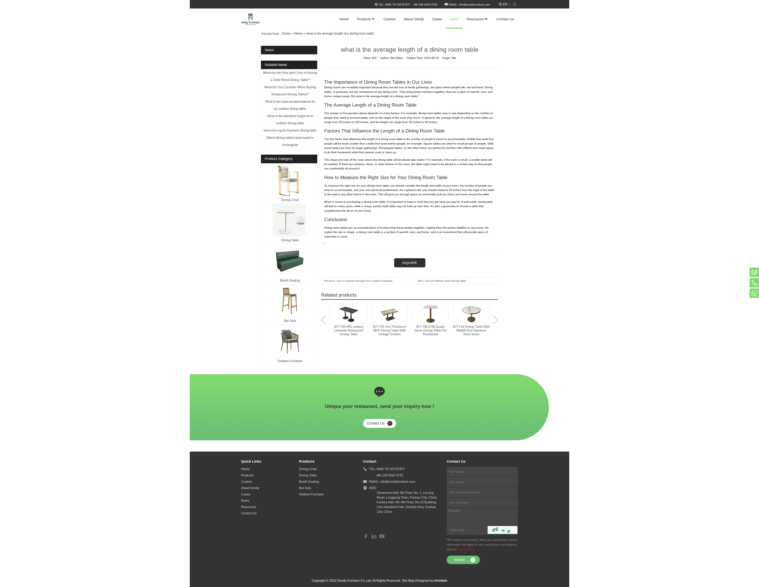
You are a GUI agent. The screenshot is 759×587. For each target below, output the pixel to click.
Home (245, 469)
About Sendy (250, 488)
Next (496, 320)
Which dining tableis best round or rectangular (290, 141)
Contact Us (375, 423)
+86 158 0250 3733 (425, 4)
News (245, 500)
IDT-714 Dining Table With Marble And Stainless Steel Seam (471, 330)
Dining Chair (290, 200)
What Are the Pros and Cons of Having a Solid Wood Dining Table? (290, 76)
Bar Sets (290, 320)
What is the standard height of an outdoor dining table (290, 119)
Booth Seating (290, 280)
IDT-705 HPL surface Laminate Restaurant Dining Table (348, 330)
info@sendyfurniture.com (474, 4)
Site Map (408, 580)
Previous (323, 320)
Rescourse (248, 507)
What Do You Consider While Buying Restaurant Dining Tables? (290, 90)
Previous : (358, 280)
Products (247, 475)
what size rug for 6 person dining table (290, 130)
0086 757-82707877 (398, 4)
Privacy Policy (466, 549)
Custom (246, 481)
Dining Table (290, 240)
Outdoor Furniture (290, 361)
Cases (245, 494)
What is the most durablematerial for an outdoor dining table (290, 105)
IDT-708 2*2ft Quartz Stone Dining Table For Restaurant (430, 330)
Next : (442, 280)
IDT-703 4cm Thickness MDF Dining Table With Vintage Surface (389, 330)
